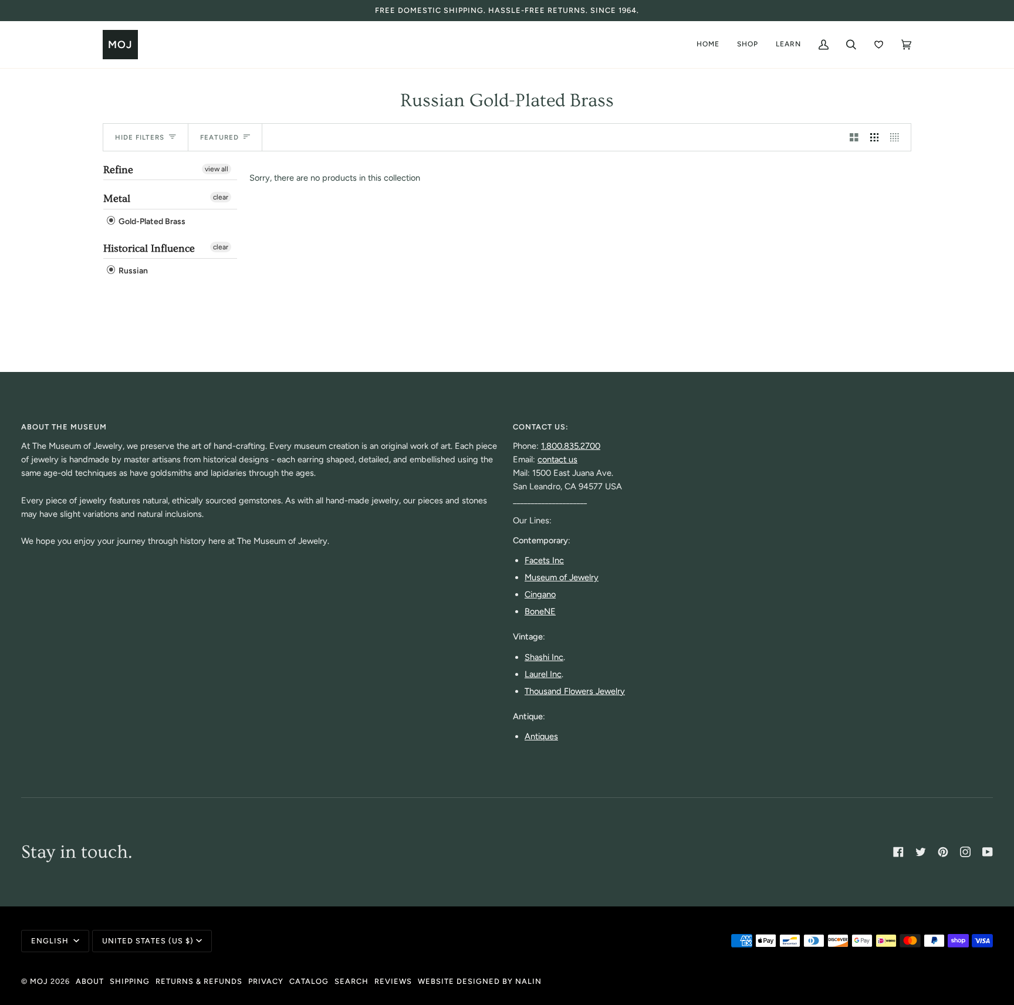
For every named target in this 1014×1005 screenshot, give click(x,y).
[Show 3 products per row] (874, 137)
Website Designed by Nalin (480, 981)
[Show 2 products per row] (854, 137)
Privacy (265, 981)
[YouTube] (987, 852)
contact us (557, 459)
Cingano (540, 594)
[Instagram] (965, 852)
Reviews (393, 981)
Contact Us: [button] (541, 426)
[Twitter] (920, 852)
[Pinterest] (943, 852)
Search (351, 981)
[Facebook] (898, 852)
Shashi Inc (544, 657)
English (51, 940)
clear (220, 197)
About (90, 981)
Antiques (541, 736)
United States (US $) (148, 940)
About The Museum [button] (64, 426)
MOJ (39, 981)
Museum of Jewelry (562, 577)
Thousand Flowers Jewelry (575, 691)
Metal (116, 198)
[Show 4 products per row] (897, 137)
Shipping (130, 981)
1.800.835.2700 (570, 446)
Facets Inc (544, 560)
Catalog (309, 981)
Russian (132, 271)
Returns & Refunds (199, 981)
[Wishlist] (879, 44)
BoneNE (540, 611)
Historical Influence (149, 248)
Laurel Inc (543, 674)
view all (216, 169)
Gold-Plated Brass (151, 221)
